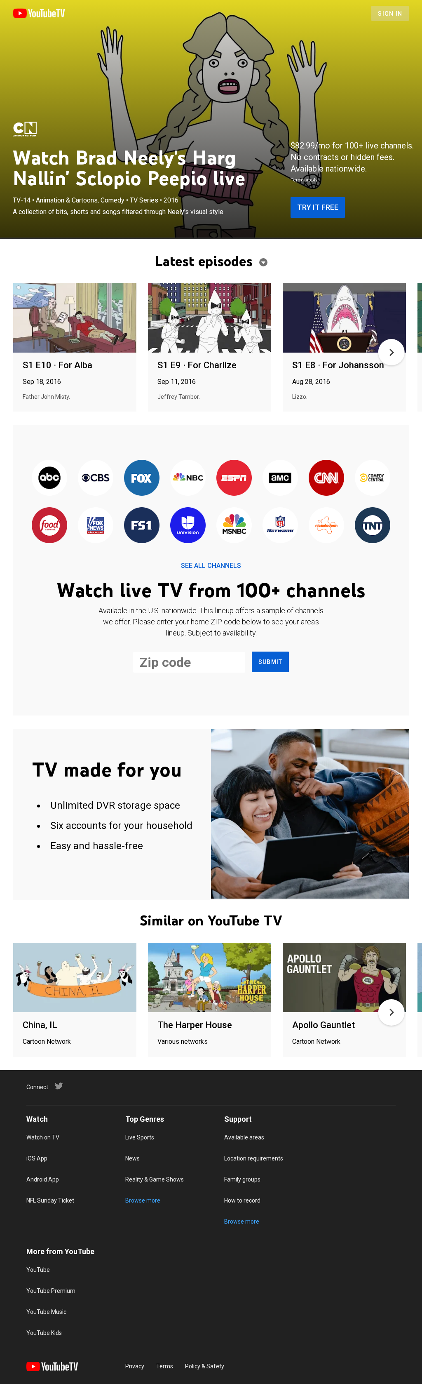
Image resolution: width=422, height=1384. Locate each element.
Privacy (134, 1366)
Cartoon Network (47, 1041)
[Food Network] (49, 525)
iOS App (36, 1158)
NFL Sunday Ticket (50, 1200)
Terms (164, 1366)
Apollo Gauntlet (323, 1025)
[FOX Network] (142, 478)
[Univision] (188, 525)
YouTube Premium (50, 1290)
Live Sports (139, 1137)
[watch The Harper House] (209, 978)
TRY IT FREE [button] (317, 207)
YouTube (38, 1269)
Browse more (142, 1200)
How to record (242, 1200)
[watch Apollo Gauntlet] (344, 978)
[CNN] (326, 478)
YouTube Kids (44, 1333)
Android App (42, 1179)
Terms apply (304, 180)
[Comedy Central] (372, 478)
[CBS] (96, 478)
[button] (391, 352)
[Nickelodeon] (326, 525)
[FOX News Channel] (96, 525)
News (132, 1158)
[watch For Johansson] (344, 318)
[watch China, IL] (74, 978)
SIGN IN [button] (390, 13)
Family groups (242, 1179)
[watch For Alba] (74, 318)
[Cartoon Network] (25, 129)
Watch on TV (42, 1137)
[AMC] (280, 478)
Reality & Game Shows (154, 1179)
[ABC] (49, 478)
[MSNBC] (234, 525)
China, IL (40, 1025)
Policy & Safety (204, 1366)
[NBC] (188, 478)
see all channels (211, 566)
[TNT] (372, 525)
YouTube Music (46, 1312)
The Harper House (194, 1025)
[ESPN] (234, 478)
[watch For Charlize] (209, 318)
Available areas (244, 1137)
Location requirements (253, 1158)
